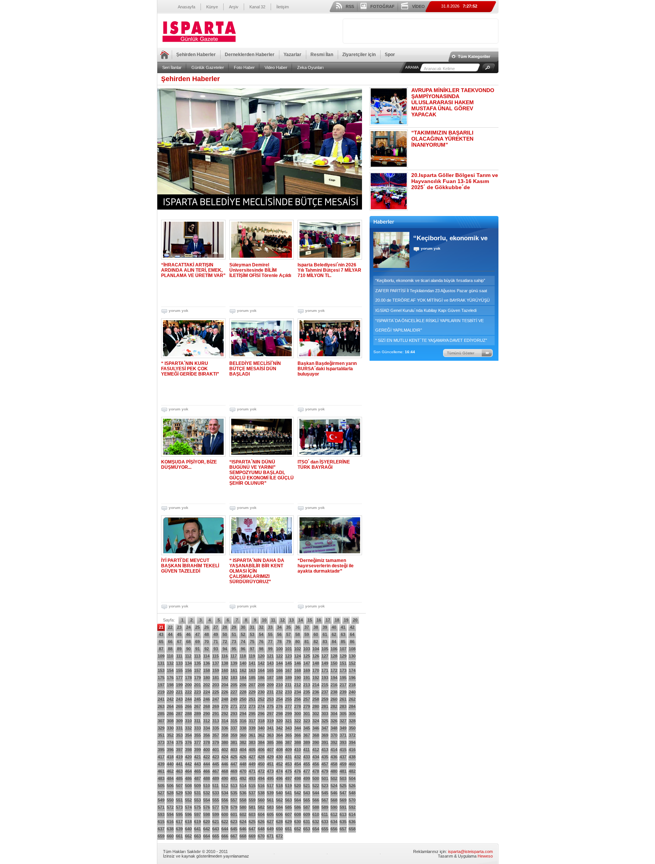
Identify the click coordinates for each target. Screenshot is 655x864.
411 (306, 749)
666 (224, 836)
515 (252, 785)
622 (224, 821)
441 (179, 764)
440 (170, 764)
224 (206, 692)
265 (179, 706)
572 (170, 807)
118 (243, 656)
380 (224, 742)
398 (188, 749)
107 (343, 648)
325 (324, 720)
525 (343, 785)
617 (179, 821)
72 (225, 641)
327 (343, 720)
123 (288, 656)
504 (352, 778)
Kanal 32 (257, 7)
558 (243, 800)
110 (170, 656)
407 (270, 749)
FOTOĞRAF (382, 6)
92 (206, 648)
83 (325, 641)
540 (279, 792)
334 (206, 728)
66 (170, 641)
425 (233, 756)
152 (352, 663)
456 (315, 764)
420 (188, 756)
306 (352, 713)
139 (233, 663)
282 (334, 706)
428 (261, 756)
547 (343, 792)
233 (288, 692)
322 (297, 720)
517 (270, 785)
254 (279, 699)
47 (197, 634)
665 (215, 836)
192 (315, 677)
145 (288, 663)
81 (306, 641)
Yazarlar (292, 54)
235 (306, 692)
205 (233, 684)
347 (324, 728)
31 (252, 627)
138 (224, 663)
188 (279, 677)
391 (324, 742)
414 (334, 749)
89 (179, 648)
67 (179, 641)
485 (179, 778)
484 (170, 778)
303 (324, 713)
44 (170, 634)
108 (352, 648)
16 (319, 620)
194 (334, 677)
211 (288, 684)
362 (261, 735)
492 (243, 778)
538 (261, 792)
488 (206, 778)
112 (188, 656)
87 (161, 648)
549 (161, 800)
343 (288, 728)
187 (270, 677)
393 (343, 742)
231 (270, 692)
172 (334, 670)
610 (315, 814)
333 (197, 728)
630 (297, 821)
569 (343, 800)
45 (179, 634)
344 (297, 728)
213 (306, 684)
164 (261, 670)
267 (197, 706)
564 (297, 800)
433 (306, 756)
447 (233, 764)
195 (343, 677)
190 (297, 677)
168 (297, 670)
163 (252, 670)
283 (343, 706)
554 (206, 800)
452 (279, 764)
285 (161, 713)
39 (325, 627)
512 (224, 785)
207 (252, 684)
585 (288, 807)
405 (252, 749)
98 (261, 648)
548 (352, 792)
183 (233, 677)
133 (179, 663)
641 (197, 828)
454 (297, 764)
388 (297, 742)
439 (161, 764)
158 (206, 670)
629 (288, 821)
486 (188, 778)
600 (224, 814)
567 (324, 800)
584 (279, 807)
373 (161, 742)
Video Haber (276, 67)
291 (215, 713)
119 (252, 656)
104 (315, 648)
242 (170, 699)
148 (315, 663)
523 (324, 785)
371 (343, 735)
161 (233, 670)
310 (188, 720)
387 (288, 742)
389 (306, 742)
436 (334, 756)
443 (197, 764)
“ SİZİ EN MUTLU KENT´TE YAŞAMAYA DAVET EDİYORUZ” (431, 340)
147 (306, 663)
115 (215, 656)
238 (334, 692)
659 (161, 836)
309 (179, 720)
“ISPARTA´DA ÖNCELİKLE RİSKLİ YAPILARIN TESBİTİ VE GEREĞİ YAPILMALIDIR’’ (429, 325)
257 (306, 699)
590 (334, 807)
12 (282, 620)
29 (234, 627)
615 (161, 821)
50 (225, 634)
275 (270, 706)
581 (252, 807)
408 (279, 749)
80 (297, 641)
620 (206, 821)
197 (161, 684)
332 (188, 728)
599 (215, 814)
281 (324, 706)
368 (315, 735)
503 (343, 778)
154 (170, 670)
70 (206, 641)
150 (334, 663)
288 (188, 713)
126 (315, 656)
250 (243, 699)
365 (288, 735)
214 (315, 684)
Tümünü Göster (460, 353)
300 (297, 713)
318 (261, 720)
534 (224, 792)
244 (188, 699)
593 (161, 814)
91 (197, 648)
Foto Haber (244, 67)
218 (352, 684)
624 (243, 821)
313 (215, 720)
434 (315, 756)
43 (161, 634)
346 (315, 728)
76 (261, 641)
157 (197, 670)
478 (315, 771)
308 (170, 720)
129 (343, 656)
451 (270, 764)
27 (215, 627)
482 (352, 771)
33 (270, 627)
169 (306, 670)
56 (279, 634)
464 (188, 771)
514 (243, 785)
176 (170, 677)
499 (306, 778)
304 (334, 713)
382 (243, 742)
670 (261, 836)
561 (270, 800)
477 (306, 771)
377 (197, 742)
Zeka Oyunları (310, 67)
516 (261, 785)
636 (352, 821)
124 (297, 656)
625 (252, 821)
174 (352, 670)
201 (197, 684)
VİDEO (418, 6)
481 (343, 771)
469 (233, 771)
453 (288, 764)
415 (343, 749)
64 (352, 634)
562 (279, 800)
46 (188, 634)
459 (343, 764)
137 (215, 663)
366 (297, 735)
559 (252, 800)
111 (179, 656)
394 (352, 742)
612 (334, 814)
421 (197, 756)
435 (324, 756)
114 (206, 656)
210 (279, 684)
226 (224, 692)
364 (279, 735)
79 (288, 641)
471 (252, 771)
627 (270, 821)
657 (343, 828)
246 (206, 699)
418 (170, 756)
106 (334, 648)
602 (243, 814)
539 (270, 792)
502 (334, 778)
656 (334, 828)
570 (352, 800)
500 (315, 778)
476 (297, 771)
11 (273, 620)
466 (206, 771)
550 (170, 800)
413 (324, 749)
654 (315, 828)
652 (297, 828)
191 (306, 677)
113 (197, 656)
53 (252, 634)
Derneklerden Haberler (249, 54)
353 (179, 735)
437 (343, 756)
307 (161, 720)
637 (161, 828)
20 (355, 620)
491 (233, 778)
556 (224, 800)
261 (343, 699)
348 (334, 728)
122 (279, 656)
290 (206, 713)
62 (334, 634)
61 (325, 634)
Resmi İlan (321, 54)
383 (252, 742)
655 (324, 828)
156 (188, 670)
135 (197, 663)
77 (270, 641)
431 (288, 756)
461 (161, 771)
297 (270, 713)
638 (170, 828)
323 (306, 720)
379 (215, 742)
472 (261, 771)
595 (179, 814)
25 (197, 627)
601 (233, 814)
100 (279, 648)
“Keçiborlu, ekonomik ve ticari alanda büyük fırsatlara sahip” (430, 280)
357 (215, 735)
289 (197, 713)
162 (243, 670)
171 (324, 670)
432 (297, 756)
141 (252, 663)
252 (261, 699)
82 (315, 641)
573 (179, 807)
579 (233, 807)
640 (188, 828)
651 (288, 828)
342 (279, 728)
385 (270, 742)
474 (279, 771)
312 (206, 720)
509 (197, 785)
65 (161, 641)
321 (288, 720)
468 (224, 771)
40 (334, 627)
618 (188, 821)
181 (215, 677)
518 (279, 785)
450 (261, 764)
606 (279, 814)
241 (161, 699)
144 (279, 663)
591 (343, 807)
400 (206, 749)
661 (179, 836)
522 (315, 785)
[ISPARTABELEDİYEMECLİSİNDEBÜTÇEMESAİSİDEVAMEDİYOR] (259, 149)
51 (234, 634)
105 (324, 648)
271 (233, 706)
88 (170, 648)
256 (297, 699)
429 (270, 756)
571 (161, 807)
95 (234, 648)
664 (206, 836)
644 (224, 828)
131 (161, 663)
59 (306, 634)
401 (215, 749)
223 (197, 692)
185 (252, 677)
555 (215, 800)
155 (179, 670)
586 (297, 807)
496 (279, 778)
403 (233, 749)
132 (170, 663)
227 (233, 692)
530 (188, 792)
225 (215, 692)
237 (324, 692)
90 (188, 648)
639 (179, 828)
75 (252, 641)
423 (215, 756)
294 (243, 713)
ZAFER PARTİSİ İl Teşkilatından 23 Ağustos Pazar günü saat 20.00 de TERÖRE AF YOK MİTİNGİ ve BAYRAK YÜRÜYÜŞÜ (432, 295)
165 (270, 670)
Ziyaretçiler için (359, 54)
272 (243, 706)
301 (306, 713)
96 (243, 648)
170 (315, 670)
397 (179, 749)
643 (215, 828)
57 (288, 634)
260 (334, 699)
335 (215, 728)
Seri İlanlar (172, 67)
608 (297, 814)
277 (288, 706)
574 (188, 807)
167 (288, 670)
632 (315, 821)
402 (224, 749)
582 (261, 807)
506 (170, 785)
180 (206, 677)
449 (252, 764)
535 (233, 792)
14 (300, 620)
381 (233, 742)
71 (215, 641)
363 (270, 735)
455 (306, 764)
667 (233, 836)
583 (270, 807)
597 (197, 814)
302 (315, 713)
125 (306, 656)
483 (161, 778)
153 (161, 670)
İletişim (282, 7)
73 (234, 641)
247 (215, 699)
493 (252, 778)
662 (188, 836)
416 (352, 749)
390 (315, 742)
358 (224, 735)
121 (270, 656)
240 (352, 692)
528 (170, 792)
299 (288, 713)
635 (343, 821)
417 (161, 756)
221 (179, 692)
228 (243, 692)
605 (270, 814)
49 (215, 634)
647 (252, 828)
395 (161, 749)
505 (161, 785)
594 (170, 814)
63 (343, 634)
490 (224, 778)
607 (288, 814)
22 (170, 627)
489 (215, 778)
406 (261, 749)
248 (224, 699)
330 (170, 728)
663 (197, 836)
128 (334, 656)
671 (270, 836)
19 (346, 620)
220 (170, 692)
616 (170, 821)
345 (306, 728)
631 (306, 821)
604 (261, 814)
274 (261, 706)
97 (252, 648)
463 (179, 771)
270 (224, 706)
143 (270, 663)
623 (233, 821)
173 (343, 670)
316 (243, 720)
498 (297, 778)
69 (197, 641)
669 (252, 836)
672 (279, 836)
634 (334, 821)
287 (179, 713)
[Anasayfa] (199, 42)
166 (279, 670)
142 (261, 663)
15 (309, 620)
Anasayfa (186, 7)
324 (315, 720)
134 (188, 663)
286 (170, 713)
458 (334, 764)
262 (352, 699)
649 (270, 828)
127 (324, 656)
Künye (212, 7)
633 (324, 821)
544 (315, 792)
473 (270, 771)
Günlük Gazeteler (207, 67)
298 (279, 713)
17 (328, 620)
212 (297, 684)
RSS (350, 6)
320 (279, 720)
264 (170, 706)
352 (170, 735)
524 (334, 785)
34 (279, 627)
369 (324, 735)
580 (243, 807)
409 (288, 749)
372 (352, 735)
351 (161, 735)
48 (206, 634)
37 (306, 627)
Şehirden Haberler (196, 54)
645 (233, 828)
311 (197, 720)
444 (206, 764)
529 (179, 792)
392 (334, 742)
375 (179, 742)
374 (170, 742)
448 (243, 764)
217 (343, 684)
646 (243, 828)
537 (252, 792)
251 (252, 699)
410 (297, 749)
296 (261, 713)
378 (206, 742)
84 (334, 641)
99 (270, 648)
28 (225, 627)
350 (352, 728)
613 (343, 814)
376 (188, 742)
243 (179, 699)
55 (270, 634)
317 (252, 720)
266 (188, 706)
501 (324, 778)
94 (225, 648)
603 (252, 814)
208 (261, 684)
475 (288, 771)
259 (324, 699)
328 (352, 720)
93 (215, 648)
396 (170, 749)
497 (288, 778)
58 (297, 634)
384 (261, 742)
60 (315, 634)
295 (252, 713)
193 (324, 677)
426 (243, 756)
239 (343, 692)
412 (315, 749)
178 (188, 677)
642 (206, 828)
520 (297, 785)
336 (224, 728)
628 (279, 821)
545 (324, 792)
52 (243, 634)
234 (297, 692)
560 (261, 800)
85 (343, 641)
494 (261, 778)
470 (243, 771)
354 (188, 735)
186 (261, 677)
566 (315, 800)
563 (288, 800)
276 (279, 706)
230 (261, 692)
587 (306, 807)
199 (179, 684)
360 (243, 735)
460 (352, 764)
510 (206, 785)
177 (179, 677)
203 (215, 684)
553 (197, 800)
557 (233, 800)
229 (252, 692)
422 (206, 756)
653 (306, 828)
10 (264, 620)
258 (315, 699)
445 (215, 764)
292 (224, 713)
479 (324, 771)
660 (170, 836)
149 (324, 663)
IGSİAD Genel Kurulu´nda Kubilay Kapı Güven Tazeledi (425, 310)
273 (252, 706)
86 (352, 641)
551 (179, 800)
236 (315, 692)
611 (324, 814)
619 (197, 821)
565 (306, 800)
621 (215, 821)
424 (224, 756)
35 (288, 627)
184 (243, 677)
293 (233, 713)
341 (270, 728)
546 (334, 792)
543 (306, 792)
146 (297, 663)
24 (188, 627)
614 (352, 814)
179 (197, 677)
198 (170, 684)
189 (288, 677)
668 (243, 836)
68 (188, 641)
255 (288, 699)
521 (306, 785)
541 (288, 792)
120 (261, 656)
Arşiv (233, 7)
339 (252, 728)
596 (188, 814)
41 (343, 627)
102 (297, 648)
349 (343, 728)
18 (337, 620)
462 (170, 771)
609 (306, 814)
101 (288, 648)
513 (233, 785)
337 (233, 728)
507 (179, 785)
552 (188, 800)
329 (161, 728)
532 (206, 792)
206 (243, 684)
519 (288, 785)
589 (324, 807)
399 (197, 749)
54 (261, 634)
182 (224, 677)
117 (233, 656)
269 (215, 706)
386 (279, 742)
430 (279, 756)
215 (324, 684)
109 (161, 656)
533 (215, 792)
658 (352, 828)
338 (243, 728)
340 (261, 728)
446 (224, 764)
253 (270, 699)
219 (161, 692)
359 (233, 735)
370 (334, 735)
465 (197, 771)
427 (252, 756)
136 (206, 663)
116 (224, 656)
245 (197, 699)
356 (206, 735)
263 (161, 706)
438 (352, 756)
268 (206, 706)
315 (233, 720)
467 (215, 771)
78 (279, 641)
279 (306, 706)
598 (206, 814)
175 (161, 677)
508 (188, 785)
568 (334, 800)
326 (334, 720)
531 (197, 792)
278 (297, 706)
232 (279, 692)
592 (352, 807)
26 (206, 627)
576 (206, 807)
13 (291, 620)
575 (197, 807)
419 (179, 756)
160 (224, 670)
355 (197, 735)
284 (352, 706)
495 (270, 778)
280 (315, 706)
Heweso (485, 856)
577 (215, 807)
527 (161, 792)
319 (270, 720)
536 (243, 792)
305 (343, 713)
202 (206, 684)
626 (261, 821)
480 (334, 771)
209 (270, 684)
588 (315, 807)
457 (324, 764)
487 (197, 778)
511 (215, 785)
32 (261, 627)
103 (306, 648)
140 (243, 663)
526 (352, 785)
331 (179, 728)
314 (224, 720)
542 (297, 792)
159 (215, 670)
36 (297, 627)
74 (243, 641)
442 (188, 764)
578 (224, 807)
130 (352, 656)
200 (188, 684)
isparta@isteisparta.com (470, 851)
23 (179, 627)
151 (343, 663)
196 (352, 677)
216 (334, 684)
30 (243, 627)
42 (352, 627)
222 (188, 692)
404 (243, 749)
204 (224, 684)
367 (306, 735)
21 (161, 627)
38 (315, 627)
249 (233, 699)
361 (252, 735)
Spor (390, 54)
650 (279, 828)
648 (261, 828)
